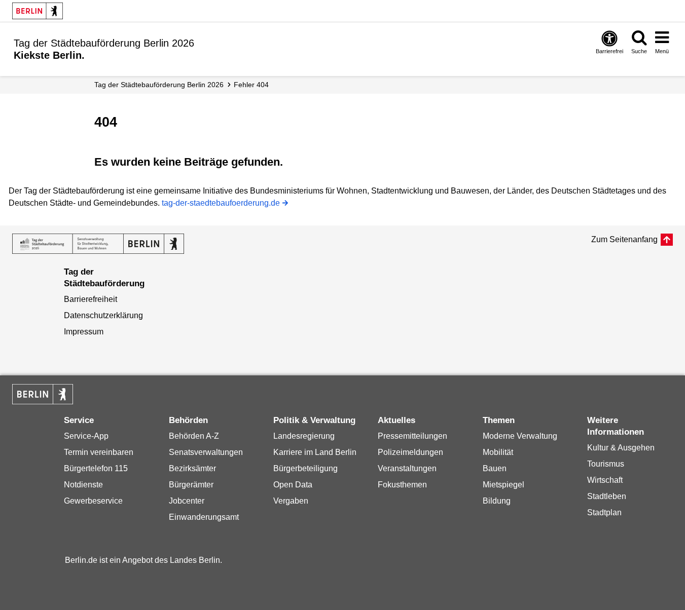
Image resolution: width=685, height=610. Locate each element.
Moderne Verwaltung (520, 436)
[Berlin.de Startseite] (42, 394)
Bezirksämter (192, 468)
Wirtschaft (605, 480)
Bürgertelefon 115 (96, 468)
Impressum (83, 331)
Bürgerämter (191, 484)
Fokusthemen (402, 484)
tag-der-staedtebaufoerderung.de (221, 204)
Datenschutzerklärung (103, 315)
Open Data (292, 484)
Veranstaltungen (407, 468)
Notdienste (83, 484)
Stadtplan (604, 512)
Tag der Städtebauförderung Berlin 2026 (159, 85)
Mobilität (498, 452)
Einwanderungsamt (204, 517)
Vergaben (290, 501)
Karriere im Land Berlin (314, 452)
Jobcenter (186, 501)
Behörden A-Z (194, 436)
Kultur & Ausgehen (621, 447)
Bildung (497, 501)
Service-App (86, 436)
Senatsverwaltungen (206, 452)
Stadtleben (606, 496)
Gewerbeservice (93, 501)
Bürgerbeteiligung (305, 468)
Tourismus (605, 464)
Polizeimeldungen (410, 452)
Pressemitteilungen (412, 436)
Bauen (495, 468)
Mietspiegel (503, 484)
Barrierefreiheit (90, 299)
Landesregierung (304, 436)
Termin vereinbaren (98, 452)
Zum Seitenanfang (624, 239)
